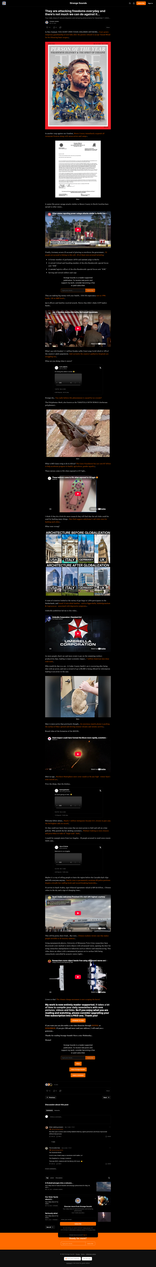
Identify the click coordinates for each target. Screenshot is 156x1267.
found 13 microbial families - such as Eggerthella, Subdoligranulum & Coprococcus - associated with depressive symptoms (77, 604)
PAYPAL (95, 1025)
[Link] (42, 1010)
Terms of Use (86, 1228)
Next (105, 1097)
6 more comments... (51, 1169)
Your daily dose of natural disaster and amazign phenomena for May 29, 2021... (67, 1186)
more (77, 458)
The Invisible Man (54, 1148)
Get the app (87, 1259)
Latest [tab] (52, 1178)
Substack (69, 1263)
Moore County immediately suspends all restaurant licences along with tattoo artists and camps (74, 135)
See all (49, 1227)
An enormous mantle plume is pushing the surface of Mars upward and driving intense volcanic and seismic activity (77, 725)
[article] (78, 1187)
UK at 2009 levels (57, 298)
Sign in (150, 3)
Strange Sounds (54, 21)
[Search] (130, 3)
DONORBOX (50, 1028)
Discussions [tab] (59, 1178)
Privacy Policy (91, 1230)
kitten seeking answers (56, 1127)
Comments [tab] (49, 1110)
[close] (95, 1198)
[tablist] (53, 1110)
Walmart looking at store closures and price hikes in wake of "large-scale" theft (77, 832)
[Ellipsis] (110, 1127)
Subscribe (141, 3)
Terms (83, 1254)
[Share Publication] (134, 3)
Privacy (78, 1254)
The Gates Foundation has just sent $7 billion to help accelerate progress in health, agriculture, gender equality (78, 465)
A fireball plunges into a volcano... (59, 1183)
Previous (52, 1097)
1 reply (53, 1142)
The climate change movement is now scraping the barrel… (78, 999)
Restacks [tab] (57, 1110)
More (77, 199)
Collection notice (91, 1254)
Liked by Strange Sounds (57, 1129)
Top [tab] (47, 1178)
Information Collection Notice (77, 1230)
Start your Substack (73, 1259)
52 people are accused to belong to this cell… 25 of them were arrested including (76, 253)
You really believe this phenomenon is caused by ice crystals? (78, 398)
